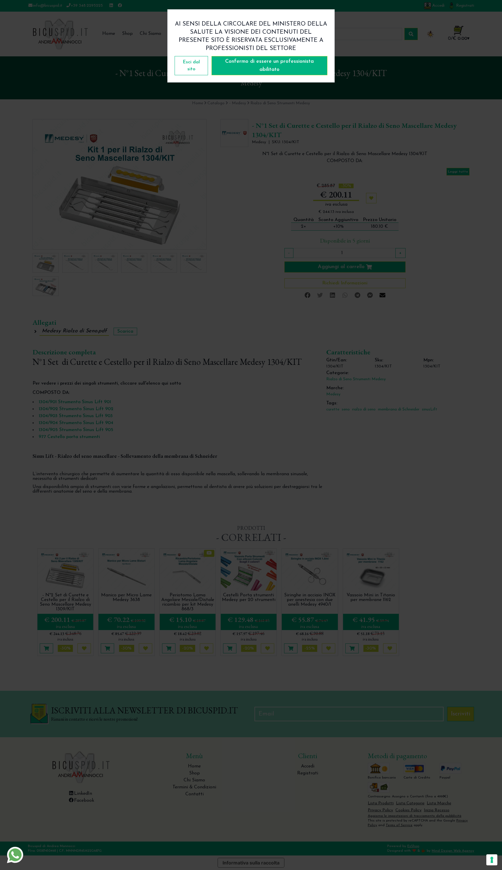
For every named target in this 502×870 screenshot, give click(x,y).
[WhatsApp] (15, 855)
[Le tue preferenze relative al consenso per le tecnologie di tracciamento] (491, 859)
